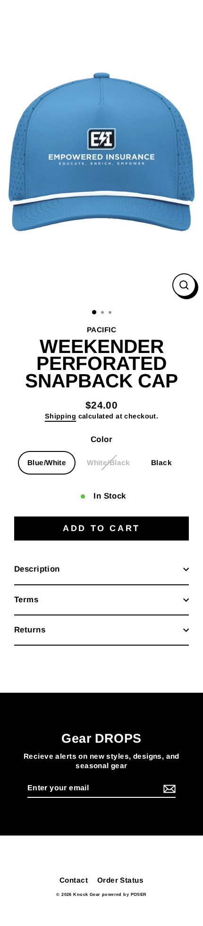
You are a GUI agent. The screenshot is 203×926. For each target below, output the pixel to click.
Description (37, 569)
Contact (73, 880)
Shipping (60, 416)
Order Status (120, 880)
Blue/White (46, 463)
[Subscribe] (168, 788)
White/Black (108, 463)
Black (161, 463)
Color (101, 439)
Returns (29, 629)
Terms (26, 599)
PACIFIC (101, 330)
